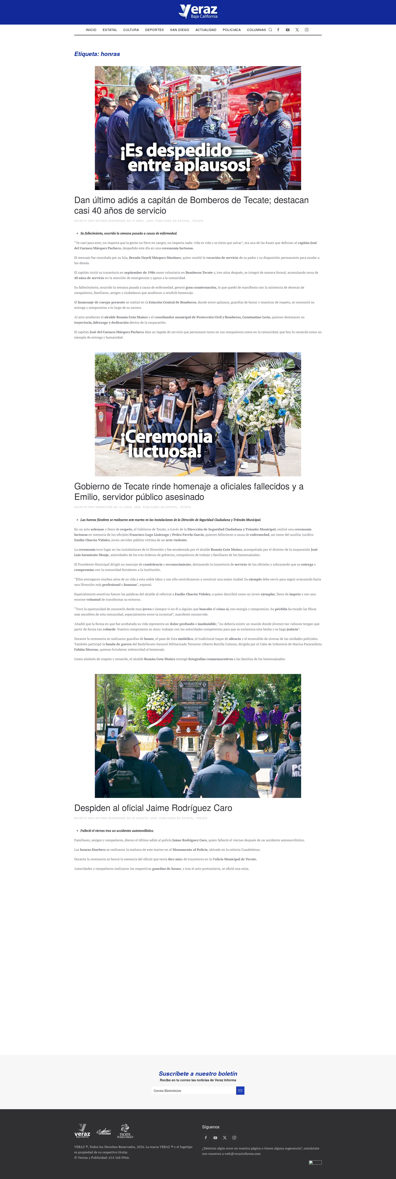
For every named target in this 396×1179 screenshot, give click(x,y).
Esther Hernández (110, 220)
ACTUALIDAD (206, 29)
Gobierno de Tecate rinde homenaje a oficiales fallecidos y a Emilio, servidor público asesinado (189, 490)
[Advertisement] (198, 1010)
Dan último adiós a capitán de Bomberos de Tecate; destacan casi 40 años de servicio (191, 204)
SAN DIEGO (179, 29)
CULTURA (131, 29)
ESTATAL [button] (110, 29)
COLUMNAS (256, 29)
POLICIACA (232, 29)
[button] (270, 30)
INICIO (91, 29)
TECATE (197, 220)
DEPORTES (154, 29)
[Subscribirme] (240, 1090)
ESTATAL (184, 220)
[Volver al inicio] (198, 12)
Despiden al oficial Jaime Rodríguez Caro (153, 807)
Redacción (104, 507)
